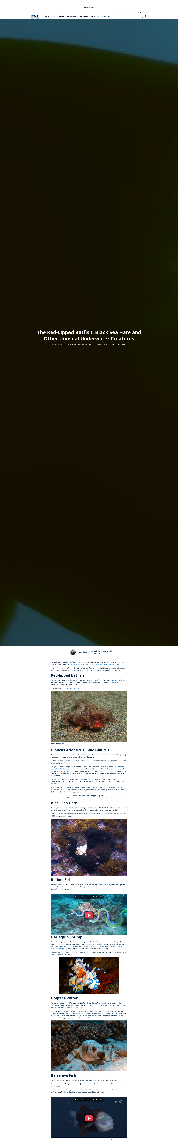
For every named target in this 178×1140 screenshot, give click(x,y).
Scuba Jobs (95, 17)
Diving (54, 17)
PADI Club (50, 12)
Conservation (60, 12)
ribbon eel (101, 885)
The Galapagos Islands (117, 680)
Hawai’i (53, 949)
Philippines (63, 949)
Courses (43, 12)
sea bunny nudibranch (86, 798)
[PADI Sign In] (146, 16)
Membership (81, 12)
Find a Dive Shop (112, 12)
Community (84, 17)
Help (133, 12)
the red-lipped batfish (71, 688)
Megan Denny (82, 652)
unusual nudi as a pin (115, 798)
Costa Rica (119, 946)
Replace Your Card (124, 12)
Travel (68, 12)
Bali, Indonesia (97, 946)
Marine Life (106, 17)
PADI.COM (35, 12)
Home (47, 17)
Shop (74, 12)
